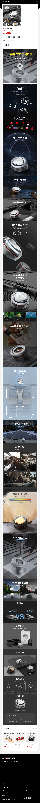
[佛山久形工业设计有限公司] (6, 1)
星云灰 (21, 37)
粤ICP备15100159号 (6, 783)
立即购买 (8, 33)
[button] (36, 728)
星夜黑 (16, 37)
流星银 (11, 37)
